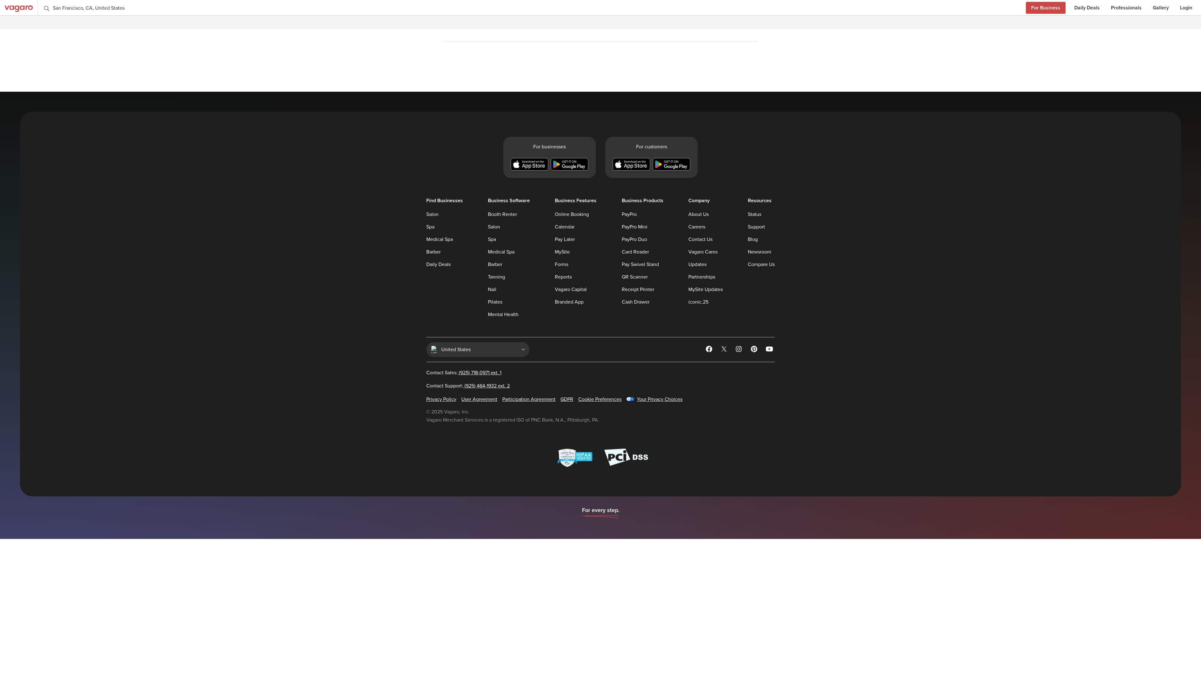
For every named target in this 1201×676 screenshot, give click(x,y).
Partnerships (701, 276)
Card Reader (635, 251)
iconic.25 (698, 302)
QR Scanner (635, 276)
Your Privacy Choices (659, 399)
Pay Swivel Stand (640, 264)
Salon (432, 214)
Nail (492, 289)
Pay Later (565, 239)
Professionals (1126, 7)
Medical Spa (439, 239)
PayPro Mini (634, 226)
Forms (561, 264)
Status (754, 214)
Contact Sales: (463, 373)
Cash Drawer (636, 302)
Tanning (496, 276)
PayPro (629, 214)
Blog (753, 239)
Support (756, 226)
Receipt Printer (638, 289)
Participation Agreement (528, 399)
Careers (696, 226)
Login (1186, 7)
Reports (563, 276)
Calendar (565, 226)
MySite (562, 251)
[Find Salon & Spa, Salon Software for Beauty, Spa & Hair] (19, 7)
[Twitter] (725, 350)
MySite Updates (705, 289)
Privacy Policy (441, 399)
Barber (433, 251)
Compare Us (761, 264)
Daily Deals (1087, 7)
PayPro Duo (634, 239)
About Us (698, 214)
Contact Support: (468, 386)
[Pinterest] (755, 350)
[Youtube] (770, 350)
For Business (1045, 7)
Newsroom (759, 251)
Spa (430, 226)
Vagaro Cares (702, 251)
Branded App (569, 302)
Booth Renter (502, 214)
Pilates (495, 302)
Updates (697, 264)
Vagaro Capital (571, 289)
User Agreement (479, 399)
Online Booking (572, 214)
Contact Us (700, 239)
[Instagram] (740, 350)
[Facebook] (710, 350)
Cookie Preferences (599, 399)
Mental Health (503, 314)
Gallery (1161, 7)
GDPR (566, 399)
